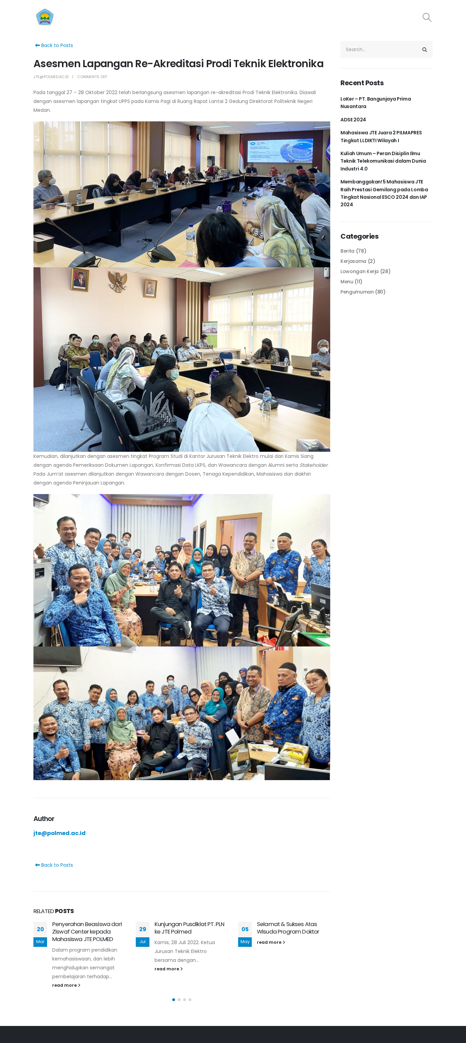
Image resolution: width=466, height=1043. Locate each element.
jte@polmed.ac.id (51, 76)
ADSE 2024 (353, 119)
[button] (173, 1000)
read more (65, 985)
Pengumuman (357, 291)
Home (224, 17)
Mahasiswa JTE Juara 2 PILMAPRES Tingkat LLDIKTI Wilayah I (381, 136)
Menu (346, 281)
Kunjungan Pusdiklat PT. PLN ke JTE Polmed (189, 928)
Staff (284, 17)
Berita (347, 251)
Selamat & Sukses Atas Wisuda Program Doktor (288, 928)
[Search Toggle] (427, 17)
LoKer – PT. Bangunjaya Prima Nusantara (375, 102)
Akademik (318, 17)
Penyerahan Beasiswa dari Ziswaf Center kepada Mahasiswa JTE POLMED (87, 931)
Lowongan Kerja (359, 271)
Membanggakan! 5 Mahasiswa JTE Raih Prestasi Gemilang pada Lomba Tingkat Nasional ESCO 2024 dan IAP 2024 (384, 193)
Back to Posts (56, 45)
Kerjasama (397, 17)
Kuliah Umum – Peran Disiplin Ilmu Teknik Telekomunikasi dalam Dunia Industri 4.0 (383, 161)
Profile (254, 17)
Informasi (357, 17)
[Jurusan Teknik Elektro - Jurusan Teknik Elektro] (76, 17)
